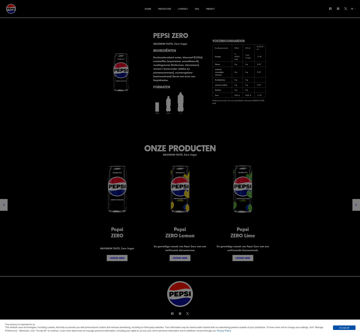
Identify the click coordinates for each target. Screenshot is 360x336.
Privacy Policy (224, 331)
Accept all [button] (344, 328)
